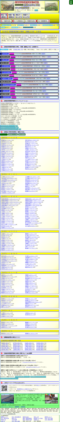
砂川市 (5, 226)
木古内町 (7, 181)
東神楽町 (32, 278)
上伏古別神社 (7, 72)
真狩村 (6, 300)
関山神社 (5, 60)
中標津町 (31, 257)
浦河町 (6, 154)
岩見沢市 (30, 151)
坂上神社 (5, 63)
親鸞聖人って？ (4, 417)
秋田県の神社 (39, 343)
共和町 (30, 184)
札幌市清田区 (9, 200)
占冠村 (30, 214)
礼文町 (30, 327)
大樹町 (6, 233)
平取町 (6, 284)
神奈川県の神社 (5, 348)
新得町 (6, 222)
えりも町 (30, 159)
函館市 (5, 275)
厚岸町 (6, 145)
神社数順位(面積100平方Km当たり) (9, 129)
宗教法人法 (3, 419)
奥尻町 (6, 164)
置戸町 (30, 164)
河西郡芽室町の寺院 (47, 25)
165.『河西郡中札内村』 (30, 21)
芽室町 (6, 305)
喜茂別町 (31, 183)
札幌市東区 (9, 205)
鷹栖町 (30, 233)
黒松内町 (32, 189)
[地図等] (43, 53)
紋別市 (29, 306)
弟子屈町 (31, 241)
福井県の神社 (4, 349)
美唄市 (29, 281)
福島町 (30, 286)
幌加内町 (31, 291)
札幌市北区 (32, 199)
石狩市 (5, 149)
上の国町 (31, 178)
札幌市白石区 (34, 200)
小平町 (6, 170)
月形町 (30, 238)
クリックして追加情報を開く (8, 414)
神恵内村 (31, 180)
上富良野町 (8, 180)
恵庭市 (29, 157)
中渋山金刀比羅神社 (9, 85)
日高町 (30, 280)
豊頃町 (30, 248)
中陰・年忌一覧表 (49, 418)
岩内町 (6, 151)
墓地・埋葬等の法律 (27, 419)
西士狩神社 (7, 81)
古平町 (30, 287)
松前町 (30, 300)
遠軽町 (6, 161)
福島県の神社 (16, 344)
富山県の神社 (28, 348)
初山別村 (31, 218)
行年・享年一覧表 (16, 421)
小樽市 (5, 167)
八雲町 (6, 313)
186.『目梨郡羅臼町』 (43, 21)
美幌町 (30, 283)
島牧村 (30, 213)
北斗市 (29, 289)
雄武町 (6, 162)
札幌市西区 (32, 203)
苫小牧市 (30, 245)
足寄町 (30, 143)
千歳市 (5, 238)
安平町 (6, 148)
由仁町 (29, 314)
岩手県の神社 (16, 343)
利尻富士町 (8, 325)
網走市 (29, 146)
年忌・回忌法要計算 (16, 417)
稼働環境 (17, 406)
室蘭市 (29, 303)
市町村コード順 (13, 134)
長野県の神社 (28, 349)
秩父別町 (31, 237)
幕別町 (6, 298)
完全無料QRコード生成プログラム (24, 389)
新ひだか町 (8, 224)
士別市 (5, 211)
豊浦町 (6, 248)
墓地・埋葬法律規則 (27, 418)
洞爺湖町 (7, 245)
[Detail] (12, 53)
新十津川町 (33, 222)
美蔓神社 (6, 94)
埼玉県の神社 (16, 346)
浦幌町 (30, 154)
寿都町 (30, 224)
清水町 (6, 214)
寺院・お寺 (36, 417)
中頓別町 (8, 259)
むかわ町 (7, 303)
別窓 (16, 125)
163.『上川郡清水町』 (19, 21)
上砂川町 (8, 178)
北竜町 (7, 291)
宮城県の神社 (28, 343)
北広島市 (31, 181)
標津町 (30, 211)
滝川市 (5, 235)
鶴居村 (29, 240)
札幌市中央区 (10, 202)
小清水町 (7, 192)
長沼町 (30, 259)
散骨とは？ (14, 418)
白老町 (6, 219)
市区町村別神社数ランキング (7, 125)
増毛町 (30, 298)
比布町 (6, 281)
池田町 (30, 148)
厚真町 (6, 146)
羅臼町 (6, 322)
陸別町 (6, 324)
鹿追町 (30, 208)
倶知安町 (31, 188)
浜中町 (30, 276)
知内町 (6, 221)
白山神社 (6, 88)
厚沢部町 (31, 145)
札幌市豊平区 (10, 203)
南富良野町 (33, 302)
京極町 (7, 184)
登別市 (6, 268)
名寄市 (5, 262)
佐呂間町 (7, 208)
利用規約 (23, 406)
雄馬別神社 (7, 97)
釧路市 (29, 186)
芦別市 (5, 143)
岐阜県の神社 (39, 349)
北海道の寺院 (33, 25)
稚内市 (6, 333)
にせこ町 (30, 265)
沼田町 (6, 267)
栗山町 (6, 189)
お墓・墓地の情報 (49, 419)
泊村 (29, 246)
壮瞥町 (6, 227)
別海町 (6, 289)
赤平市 (5, 141)
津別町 (6, 240)
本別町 (30, 292)
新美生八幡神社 (7, 78)
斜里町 (6, 218)
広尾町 (30, 284)
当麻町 (30, 243)
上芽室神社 (6, 66)
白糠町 (30, 219)
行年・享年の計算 (5, 418)
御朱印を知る (26, 417)
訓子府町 (8, 191)
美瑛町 (6, 278)
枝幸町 (30, 156)
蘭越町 (30, 322)
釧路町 (6, 188)
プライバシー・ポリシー (7, 406)
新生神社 (5, 75)
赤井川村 (31, 140)
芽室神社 (5, 53)
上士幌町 (31, 176)
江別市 (5, 159)
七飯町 (30, 260)
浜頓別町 (8, 276)
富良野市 (6, 287)
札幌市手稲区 (33, 202)
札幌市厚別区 (10, 199)
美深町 (6, 283)
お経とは (3, 421)
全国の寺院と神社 (6, 25)
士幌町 (6, 213)
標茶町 (30, 210)
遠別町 (30, 161)
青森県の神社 (4, 343)
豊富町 (6, 249)
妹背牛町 (31, 305)
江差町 (6, 157)
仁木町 (29, 264)
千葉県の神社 (28, 346)
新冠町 (7, 264)
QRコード (38, 385)
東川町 (7, 280)
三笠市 (5, 302)
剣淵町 (30, 191)
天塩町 (6, 241)
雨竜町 (6, 156)
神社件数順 (22, 134)
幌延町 (6, 292)
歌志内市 (7, 153)
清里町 (6, 186)
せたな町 (30, 226)
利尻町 (30, 324)
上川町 (6, 176)
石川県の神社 (39, 348)
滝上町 (31, 235)
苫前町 (6, 246)
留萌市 (5, 327)
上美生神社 (6, 69)
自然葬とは (36, 419)
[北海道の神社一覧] (18, 49)
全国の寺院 (21, 25)
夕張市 (29, 313)
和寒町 (30, 333)
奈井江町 (7, 256)
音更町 (30, 167)
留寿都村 (30, 325)
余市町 (6, 316)
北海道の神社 (14, 27)
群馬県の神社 (4, 346)
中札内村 (8, 257)
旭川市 (30, 141)
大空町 (30, 162)
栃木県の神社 (39, 344)
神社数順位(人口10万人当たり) (8, 127)
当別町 (6, 243)
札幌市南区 (33, 205)
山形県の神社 (4, 344)
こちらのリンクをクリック (29, 362)
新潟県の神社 (16, 348)
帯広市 (29, 169)
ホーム (36, 10)
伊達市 (4, 237)
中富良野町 (8, 260)
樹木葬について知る (38, 418)
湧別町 (6, 314)
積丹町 (31, 216)
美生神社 (6, 91)
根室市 (29, 267)
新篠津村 (31, 221)
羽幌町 (30, 275)
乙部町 (6, 169)
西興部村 (8, 265)
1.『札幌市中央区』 (6, 21)
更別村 (30, 207)
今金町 (30, 149)
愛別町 (6, 140)
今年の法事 (14, 419)
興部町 (6, 165)
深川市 (5, 286)
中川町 (30, 256)
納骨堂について (48, 417)
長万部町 (32, 165)
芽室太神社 (6, 57)
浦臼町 (30, 153)
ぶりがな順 (4, 134)
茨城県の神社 (28, 344)
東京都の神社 (39, 346)
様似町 (6, 207)
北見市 (5, 183)
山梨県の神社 (16, 349)
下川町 (6, 216)
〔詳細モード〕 (4, 49)
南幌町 (30, 262)
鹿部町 (6, 210)
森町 (4, 306)
